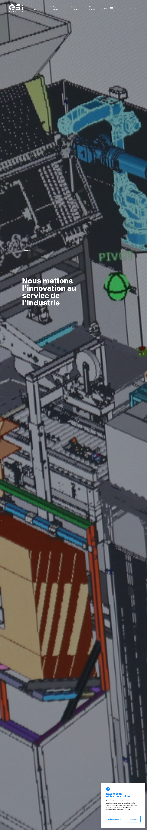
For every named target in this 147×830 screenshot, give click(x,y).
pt (126, 8)
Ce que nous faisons (57, 8)
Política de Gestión (114, 819)
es (135, 8)
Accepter (133, 819)
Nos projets (76, 8)
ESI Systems (92, 8)
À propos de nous (38, 8)
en (131, 8)
